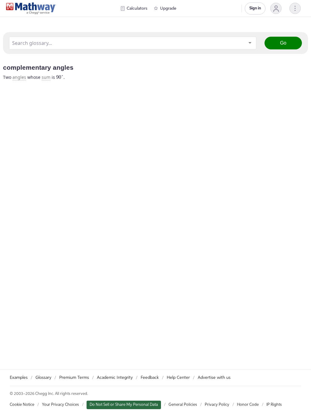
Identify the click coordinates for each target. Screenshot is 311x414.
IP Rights (274, 405)
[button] (276, 8)
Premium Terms (74, 378)
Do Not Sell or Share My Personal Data (124, 405)
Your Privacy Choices (60, 405)
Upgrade (168, 8)
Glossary (43, 378)
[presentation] (59, 77)
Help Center (178, 378)
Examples (19, 378)
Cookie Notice (22, 405)
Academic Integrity (115, 378)
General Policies (183, 405)
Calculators (137, 8)
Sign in (255, 8)
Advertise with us (214, 378)
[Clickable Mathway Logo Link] (31, 8)
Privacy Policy (217, 405)
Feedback (150, 378)
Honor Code (248, 405)
